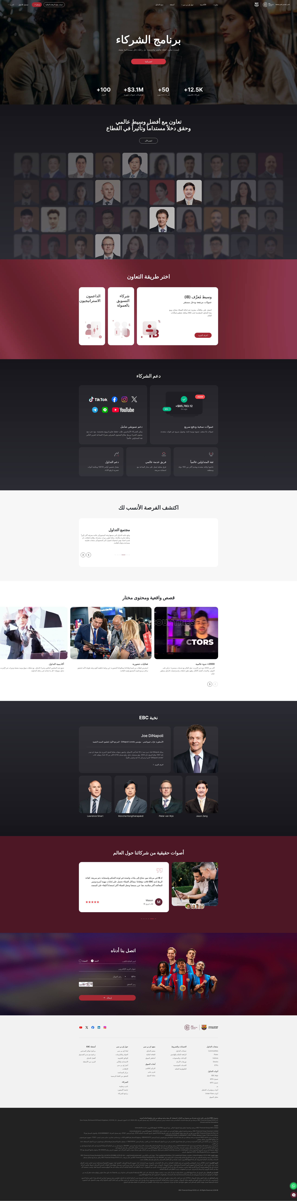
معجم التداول (150, 1051)
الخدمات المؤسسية (179, 1065)
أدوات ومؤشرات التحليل (210, 1090)
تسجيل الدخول (23, 5)
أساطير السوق (150, 1058)
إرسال (109, 998)
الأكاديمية (203, 5)
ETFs (216, 1065)
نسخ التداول (159, 5)
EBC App (214, 1075)
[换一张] (86, 984)
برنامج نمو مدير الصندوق (87, 1054)
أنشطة (172, 5)
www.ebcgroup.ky (135, 1131)
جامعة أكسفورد (123, 1090)
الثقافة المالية (150, 1054)
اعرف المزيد (203, 335)
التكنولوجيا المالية (180, 1069)
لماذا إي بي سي (122, 1051)
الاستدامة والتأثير (122, 1062)
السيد (96, 961)
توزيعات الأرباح (181, 1062)
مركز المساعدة (123, 1072)
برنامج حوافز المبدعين (88, 1051)
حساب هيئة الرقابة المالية (54, 5)
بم (217, 1086)
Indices (215, 1058)
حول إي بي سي (188, 5)
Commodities (213, 1051)
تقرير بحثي (151, 1072)
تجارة (216, 5)
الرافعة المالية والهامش (178, 1054)
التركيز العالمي (150, 1068)
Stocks (215, 1062)
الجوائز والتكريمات (122, 1054)
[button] (294, 1195)
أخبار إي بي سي (122, 1065)
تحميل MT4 (214, 1079)
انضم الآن (148, 141)
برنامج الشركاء (123, 1093)
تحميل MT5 (214, 1083)
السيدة (84, 961)
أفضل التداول (91, 1058)
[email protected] (135, 1155)
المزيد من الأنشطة (89, 1062)
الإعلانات (125, 1069)
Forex (216, 1054)
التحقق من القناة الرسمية (119, 1076)
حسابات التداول (181, 1051)
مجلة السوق (151, 1075)
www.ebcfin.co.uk (141, 1128)
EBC (180, 1190)
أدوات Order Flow (211, 1093)
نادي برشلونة (123, 1086)
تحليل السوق (213, 1097)
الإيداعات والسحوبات (179, 1058)
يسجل (38, 5)
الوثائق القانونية (123, 1058)
